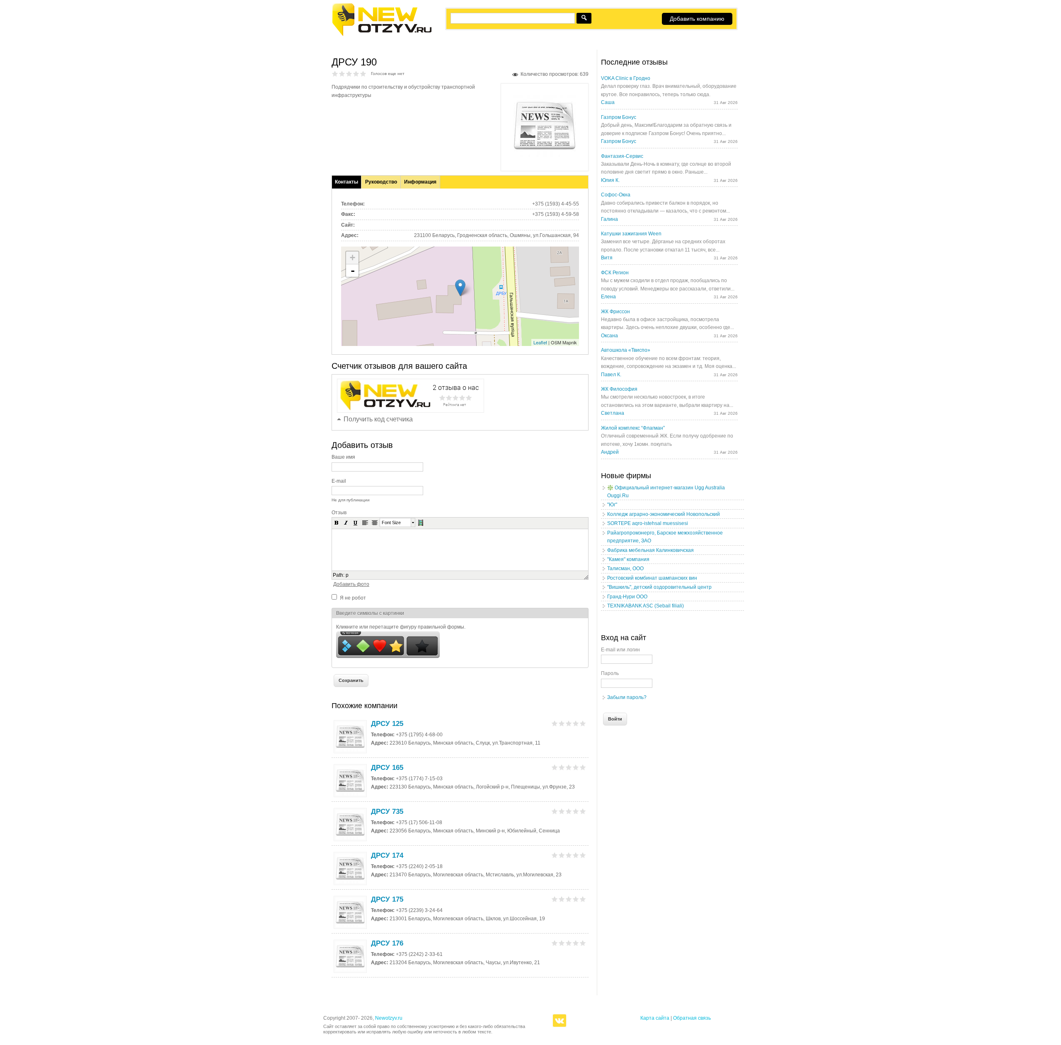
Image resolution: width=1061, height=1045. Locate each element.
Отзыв (339, 512)
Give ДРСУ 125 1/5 (554, 723)
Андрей (610, 452)
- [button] (353, 270)
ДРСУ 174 (387, 855)
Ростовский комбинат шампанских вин (652, 578)
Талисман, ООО (625, 568)
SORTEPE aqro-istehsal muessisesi (647, 523)
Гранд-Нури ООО (627, 597)
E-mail (339, 481)
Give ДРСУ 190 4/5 (356, 73)
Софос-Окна (615, 195)
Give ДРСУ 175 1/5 (554, 899)
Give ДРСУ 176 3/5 (568, 943)
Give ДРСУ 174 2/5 (561, 855)
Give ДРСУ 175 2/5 (561, 899)
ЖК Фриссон (615, 311)
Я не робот (353, 598)
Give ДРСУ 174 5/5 (582, 855)
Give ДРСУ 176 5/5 (582, 943)
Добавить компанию (697, 18)
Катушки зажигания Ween (631, 234)
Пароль (610, 673)
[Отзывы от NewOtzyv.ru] (381, 35)
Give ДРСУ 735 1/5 (554, 811)
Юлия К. (610, 180)
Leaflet (540, 342)
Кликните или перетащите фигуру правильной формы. (400, 627)
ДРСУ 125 (387, 724)
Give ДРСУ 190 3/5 (349, 73)
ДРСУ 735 (387, 811)
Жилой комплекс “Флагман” (633, 428)
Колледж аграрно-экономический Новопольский (663, 514)
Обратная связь (692, 1018)
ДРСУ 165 (387, 768)
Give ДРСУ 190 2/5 (342, 73)
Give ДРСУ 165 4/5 (575, 767)
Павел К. (611, 374)
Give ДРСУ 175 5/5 (582, 899)
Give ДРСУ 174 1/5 (554, 855)
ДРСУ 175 (387, 899)
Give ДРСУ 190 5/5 (363, 73)
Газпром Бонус (618, 117)
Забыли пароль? (627, 697)
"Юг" (612, 505)
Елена (608, 297)
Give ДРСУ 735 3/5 (568, 811)
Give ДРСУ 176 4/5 (575, 943)
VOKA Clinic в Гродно (625, 78)
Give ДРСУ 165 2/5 (561, 767)
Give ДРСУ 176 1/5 (554, 943)
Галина (609, 219)
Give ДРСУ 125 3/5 (568, 723)
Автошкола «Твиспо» (625, 350)
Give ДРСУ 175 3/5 (568, 899)
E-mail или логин (620, 650)
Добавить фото (351, 584)
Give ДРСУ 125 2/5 (561, 723)
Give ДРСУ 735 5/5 (582, 811)
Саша (608, 102)
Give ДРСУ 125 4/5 (575, 723)
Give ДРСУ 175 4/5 (575, 899)
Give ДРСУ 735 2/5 (561, 811)
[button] (336, 522)
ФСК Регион (615, 273)
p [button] (347, 575)
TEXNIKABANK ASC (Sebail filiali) (645, 606)
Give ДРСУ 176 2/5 (561, 943)
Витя (607, 258)
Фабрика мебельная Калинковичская (650, 550)
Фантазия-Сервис (622, 156)
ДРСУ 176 (387, 943)
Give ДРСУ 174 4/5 (575, 855)
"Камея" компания (628, 559)
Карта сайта (654, 1018)
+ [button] (352, 257)
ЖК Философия (619, 389)
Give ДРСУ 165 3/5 (568, 767)
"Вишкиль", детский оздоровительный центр (659, 587)
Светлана (612, 413)
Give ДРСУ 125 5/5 (582, 723)
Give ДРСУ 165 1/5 (554, 767)
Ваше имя (343, 457)
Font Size (391, 522)
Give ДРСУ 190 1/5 (335, 73)
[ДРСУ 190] (545, 155)
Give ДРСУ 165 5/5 (582, 767)
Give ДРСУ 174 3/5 (568, 855)
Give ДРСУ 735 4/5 (575, 811)
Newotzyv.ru (388, 1018)
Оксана (609, 336)
